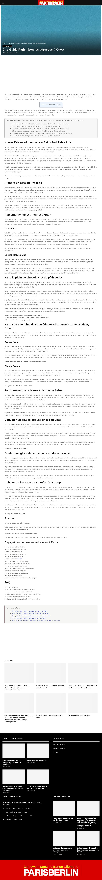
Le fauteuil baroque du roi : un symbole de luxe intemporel (63, 850)
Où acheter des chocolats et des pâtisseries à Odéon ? (22, 594)
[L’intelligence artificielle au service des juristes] (64, 808)
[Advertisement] (51, 77)
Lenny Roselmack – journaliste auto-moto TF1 (17, 816)
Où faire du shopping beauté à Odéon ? (17, 597)
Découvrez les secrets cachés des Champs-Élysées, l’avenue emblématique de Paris (17, 688)
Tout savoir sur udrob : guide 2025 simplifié (17, 808)
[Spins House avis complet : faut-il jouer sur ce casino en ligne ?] (88, 838)
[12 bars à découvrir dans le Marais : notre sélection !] (38, 776)
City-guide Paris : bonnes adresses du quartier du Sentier (31, 616)
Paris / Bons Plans (7, 46)
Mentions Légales (59, 744)
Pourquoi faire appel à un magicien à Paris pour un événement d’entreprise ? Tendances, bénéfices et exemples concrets (87, 822)
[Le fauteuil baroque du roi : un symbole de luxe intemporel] (64, 838)
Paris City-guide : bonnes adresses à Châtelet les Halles (30, 613)
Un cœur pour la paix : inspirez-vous (14, 812)
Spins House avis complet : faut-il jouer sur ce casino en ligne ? (88, 850)
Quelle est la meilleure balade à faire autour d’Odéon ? (22, 599)
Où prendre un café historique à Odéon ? (18, 592)
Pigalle (19, 559)
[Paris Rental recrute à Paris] (38, 751)
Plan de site (57, 752)
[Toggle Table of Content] (58, 105)
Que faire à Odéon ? (11, 587)
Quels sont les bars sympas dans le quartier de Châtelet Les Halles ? (12, 788)
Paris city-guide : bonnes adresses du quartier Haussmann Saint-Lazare (36, 621)
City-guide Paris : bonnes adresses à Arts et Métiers (29, 618)
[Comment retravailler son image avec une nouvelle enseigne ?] (13, 751)
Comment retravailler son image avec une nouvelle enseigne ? (12, 762)
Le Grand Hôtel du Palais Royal (79, 715)
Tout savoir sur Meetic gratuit (12, 820)
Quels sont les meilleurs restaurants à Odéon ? (20, 589)
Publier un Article (59, 748)
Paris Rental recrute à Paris (37, 760)
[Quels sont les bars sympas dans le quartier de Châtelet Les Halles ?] (13, 776)
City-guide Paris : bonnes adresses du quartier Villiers (30, 611)
